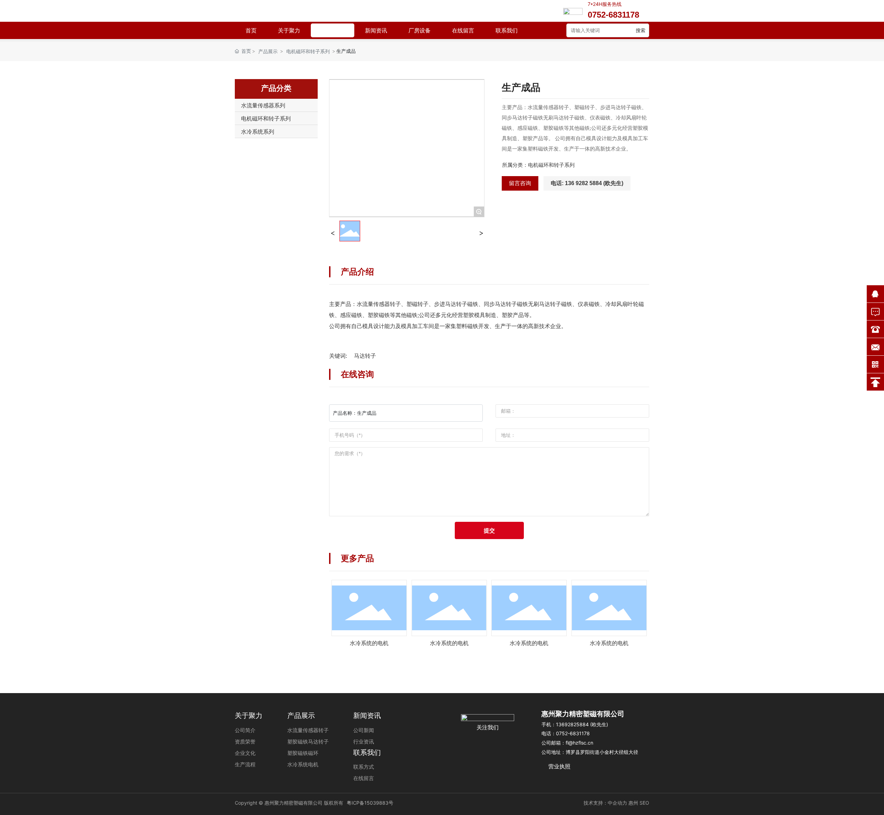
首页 (251, 30)
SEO (644, 803)
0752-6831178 (573, 733)
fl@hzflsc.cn (579, 743)
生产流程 (245, 764)
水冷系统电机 (302, 764)
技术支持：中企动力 (605, 803)
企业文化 (245, 753)
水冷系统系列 (257, 131)
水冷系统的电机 (369, 643)
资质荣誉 (245, 741)
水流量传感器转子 (308, 730)
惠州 (633, 803)
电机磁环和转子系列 (308, 51)
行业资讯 (363, 741)
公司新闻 (363, 730)
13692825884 (573, 724)
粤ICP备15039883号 (370, 803)
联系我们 (507, 30)
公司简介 (245, 730)
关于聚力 (289, 30)
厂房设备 (420, 30)
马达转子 (365, 355)
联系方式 (363, 767)
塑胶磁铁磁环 (302, 753)
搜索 (640, 30)
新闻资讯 (376, 30)
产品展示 (332, 30)
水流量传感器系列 (263, 105)
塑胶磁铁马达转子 (308, 741)
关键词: (338, 355)
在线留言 (463, 30)
